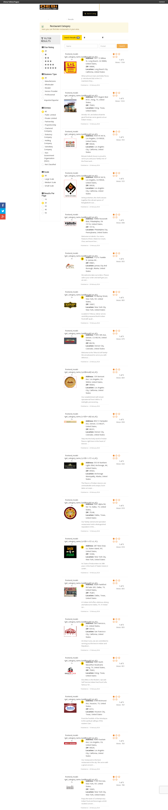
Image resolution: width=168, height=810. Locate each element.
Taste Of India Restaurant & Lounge (92, 540)
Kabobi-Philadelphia (92, 214)
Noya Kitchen (88, 173)
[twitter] (3, 211)
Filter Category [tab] (110, 37)
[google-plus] (3, 216)
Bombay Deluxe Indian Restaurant (93, 457)
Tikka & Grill (87, 330)
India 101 (86, 93)
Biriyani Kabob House (92, 131)
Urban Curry (87, 619)
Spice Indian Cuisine (92, 253)
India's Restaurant (90, 696)
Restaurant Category (57, 19)
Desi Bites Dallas (90, 657)
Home (44, 19)
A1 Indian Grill (88, 580)
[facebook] (3, 205)
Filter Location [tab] (91, 37)
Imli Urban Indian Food (93, 776)
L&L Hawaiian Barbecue (94, 54)
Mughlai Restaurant (91, 500)
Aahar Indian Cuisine (92, 292)
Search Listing (91, 13)
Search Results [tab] (71, 37)
